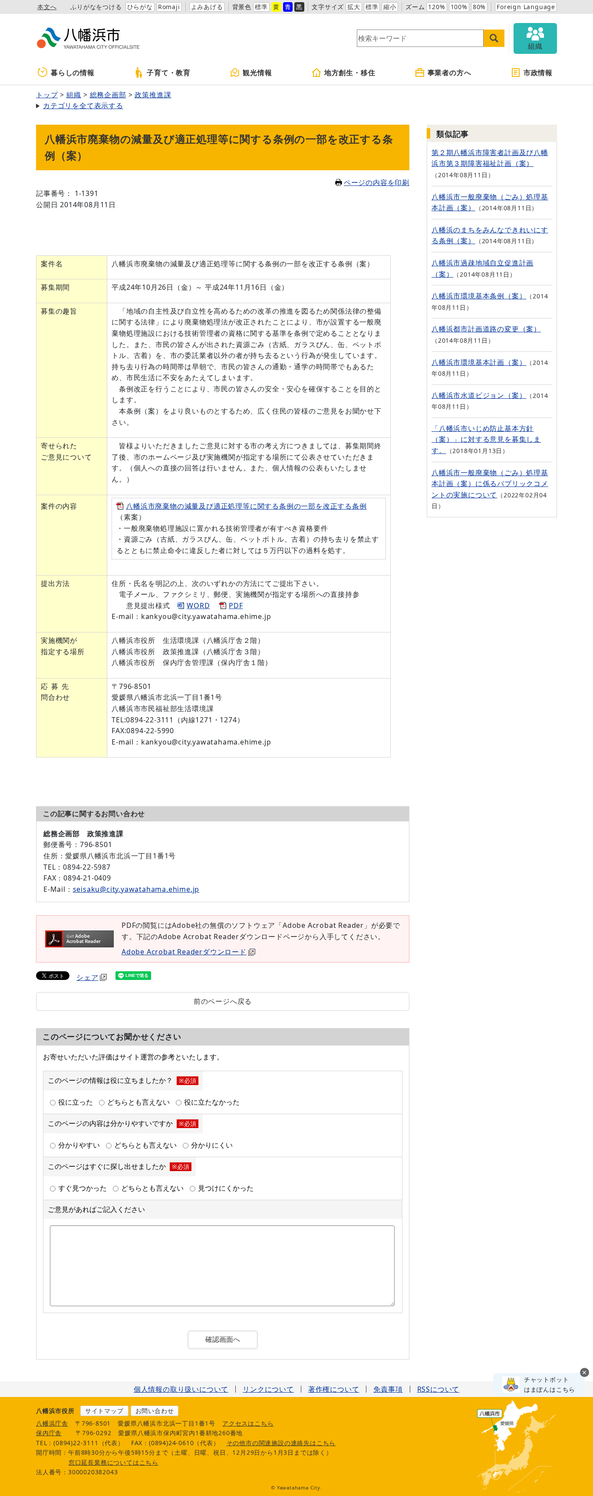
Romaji (169, 7)
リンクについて (268, 1389)
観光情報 (257, 72)
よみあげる (207, 7)
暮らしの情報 (73, 72)
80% (479, 7)
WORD (198, 605)
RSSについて (438, 1389)
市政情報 (538, 72)
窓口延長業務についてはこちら (113, 1462)
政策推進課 (153, 94)
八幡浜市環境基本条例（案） (479, 296)
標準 (261, 7)
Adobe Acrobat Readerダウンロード (184, 952)
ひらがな (140, 7)
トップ (47, 94)
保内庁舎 (49, 1433)
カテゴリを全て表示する (83, 105)
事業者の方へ (449, 72)
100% (459, 7)
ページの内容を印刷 (376, 182)
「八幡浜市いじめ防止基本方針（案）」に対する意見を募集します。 (486, 439)
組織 (73, 94)
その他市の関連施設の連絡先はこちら (281, 1443)
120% (436, 7)
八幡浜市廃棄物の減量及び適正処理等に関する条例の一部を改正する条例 (246, 506)
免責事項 (387, 1389)
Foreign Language (526, 7)
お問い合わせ (154, 1411)
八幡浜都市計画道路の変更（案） (486, 329)
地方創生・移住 (350, 72)
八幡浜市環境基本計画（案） (479, 362)
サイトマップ (104, 1411)
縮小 (389, 7)
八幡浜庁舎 (52, 1423)
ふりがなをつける (96, 7)
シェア (87, 977)
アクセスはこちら (247, 1423)
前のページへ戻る (223, 1001)
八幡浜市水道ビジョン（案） (479, 395)
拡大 (353, 7)
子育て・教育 (169, 72)
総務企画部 (108, 94)
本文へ (46, 7)
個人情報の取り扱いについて (181, 1389)
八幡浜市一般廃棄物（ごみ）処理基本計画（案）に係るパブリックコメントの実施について (490, 484)
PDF (236, 605)
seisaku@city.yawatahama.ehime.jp (136, 889)
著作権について (333, 1389)
